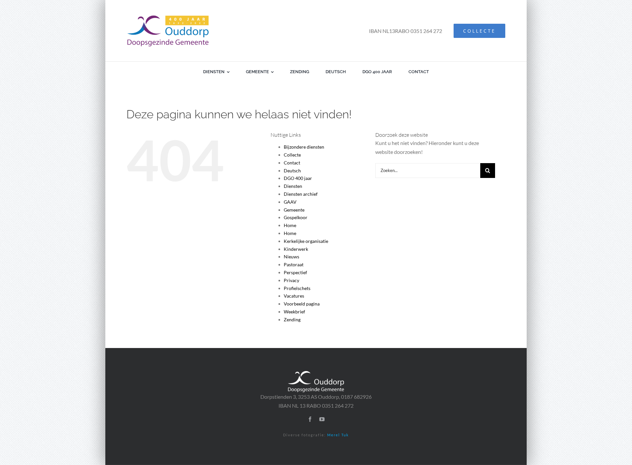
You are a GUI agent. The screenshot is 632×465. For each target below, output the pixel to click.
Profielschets (297, 288)
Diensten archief (301, 194)
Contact (292, 162)
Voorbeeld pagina (302, 303)
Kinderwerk (296, 249)
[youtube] (322, 419)
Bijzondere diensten (304, 147)
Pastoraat (293, 264)
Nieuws (291, 256)
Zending (292, 319)
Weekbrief (294, 311)
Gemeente (294, 210)
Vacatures (294, 296)
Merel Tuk (338, 435)
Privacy (291, 280)
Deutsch (292, 170)
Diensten (293, 186)
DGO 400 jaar (298, 178)
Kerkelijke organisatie (306, 241)
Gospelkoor (295, 217)
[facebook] (310, 419)
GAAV (290, 202)
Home (290, 225)
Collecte (292, 155)
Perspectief (295, 272)
